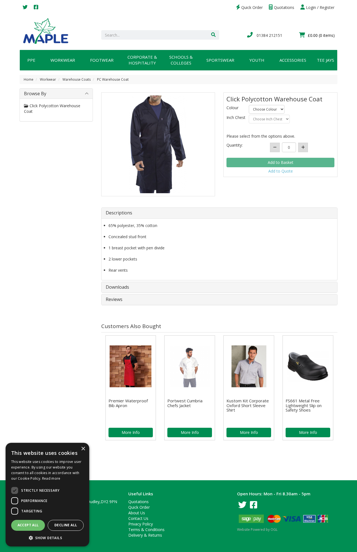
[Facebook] (36, 7)
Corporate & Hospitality (142, 60)
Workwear (62, 60)
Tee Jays (325, 60)
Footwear (102, 60)
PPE (31, 60)
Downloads (117, 287)
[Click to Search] (213, 35)
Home (28, 79)
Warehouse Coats (76, 79)
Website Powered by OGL (257, 529)
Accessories (292, 60)
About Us (136, 512)
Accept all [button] (28, 525)
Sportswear (220, 60)
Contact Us (138, 518)
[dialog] (47, 494)
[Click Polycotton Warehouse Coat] (158, 144)
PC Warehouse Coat (113, 79)
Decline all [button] (65, 525)
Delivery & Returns (145, 535)
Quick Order (251, 7)
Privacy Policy (140, 524)
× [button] (83, 449)
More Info (131, 432)
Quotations (283, 7)
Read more (51, 478)
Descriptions (119, 213)
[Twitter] (25, 7)
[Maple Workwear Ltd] (48, 30)
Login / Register (319, 7)
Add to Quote (280, 171)
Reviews (114, 299)
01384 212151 (268, 35)
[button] (47, 537)
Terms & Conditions (146, 529)
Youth (256, 60)
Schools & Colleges (181, 60)
